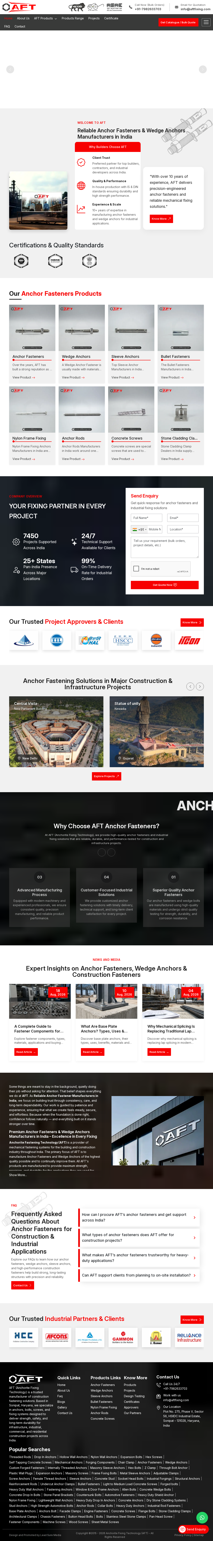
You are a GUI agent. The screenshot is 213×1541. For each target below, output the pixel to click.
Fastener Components (24, 1522)
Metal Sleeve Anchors (135, 1473)
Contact (20, 26)
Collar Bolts (106, 1505)
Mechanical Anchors (69, 1462)
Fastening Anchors (60, 1489)
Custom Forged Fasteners (27, 1468)
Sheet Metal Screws (105, 1522)
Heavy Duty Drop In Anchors (96, 1500)
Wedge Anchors (102, 1390)
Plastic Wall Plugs (21, 1473)
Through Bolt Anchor (173, 1468)
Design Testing (134, 1396)
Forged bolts (170, 1484)
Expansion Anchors (49, 1473)
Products (130, 1385)
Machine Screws (54, 1522)
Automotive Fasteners (120, 1495)
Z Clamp (151, 1468)
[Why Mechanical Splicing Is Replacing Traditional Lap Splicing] (173, 1001)
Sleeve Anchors (102, 1396)
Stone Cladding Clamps (175, 1511)
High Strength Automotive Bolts (52, 1505)
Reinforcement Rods (23, 1484)
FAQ (7, 26)
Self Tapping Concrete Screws (30, 1462)
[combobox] (139, 529)
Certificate (111, 18)
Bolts (100, 1516)
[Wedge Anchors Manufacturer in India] (82, 328)
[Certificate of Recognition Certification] (89, 261)
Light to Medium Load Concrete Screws (130, 1484)
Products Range (73, 18)
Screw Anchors (20, 1478)
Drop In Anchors (45, 1457)
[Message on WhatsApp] (202, 1517)
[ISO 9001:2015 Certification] (21, 261)
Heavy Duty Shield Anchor (156, 1495)
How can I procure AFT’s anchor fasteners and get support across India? (134, 1217)
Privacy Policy (183, 1535)
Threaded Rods (20, 1457)
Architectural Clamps (23, 1516)
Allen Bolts (129, 1489)
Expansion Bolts (132, 1457)
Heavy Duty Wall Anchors (27, 1489)
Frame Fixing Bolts (105, 1473)
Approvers (131, 1407)
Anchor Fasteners (103, 1385)
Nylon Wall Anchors (104, 1457)
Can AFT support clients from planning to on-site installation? (136, 1275)
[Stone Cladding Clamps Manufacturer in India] (181, 409)
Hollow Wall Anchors (74, 1457)
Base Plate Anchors (23, 1511)
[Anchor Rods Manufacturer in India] (82, 409)
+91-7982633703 (148, 9)
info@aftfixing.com (196, 9)
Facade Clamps (71, 1511)
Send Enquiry (196, 1529)
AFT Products (44, 18)
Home (8, 18)
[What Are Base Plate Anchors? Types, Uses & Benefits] (106, 1001)
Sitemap (199, 1535)
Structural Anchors (188, 1478)
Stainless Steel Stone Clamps (126, 1516)
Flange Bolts (147, 1511)
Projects (94, 18)
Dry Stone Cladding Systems (167, 1500)
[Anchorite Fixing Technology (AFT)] (19, 7)
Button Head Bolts (81, 1516)
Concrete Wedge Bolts (156, 1489)
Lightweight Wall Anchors (56, 1500)
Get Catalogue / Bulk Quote (178, 22)
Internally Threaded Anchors (68, 1468)
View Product (22, 377)
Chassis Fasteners (53, 1516)
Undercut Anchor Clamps (58, 1484)
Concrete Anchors (131, 1500)
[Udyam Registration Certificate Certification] (55, 261)
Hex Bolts (135, 1468)
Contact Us (20, 1285)
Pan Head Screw (161, 1516)
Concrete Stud (105, 1478)
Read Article (26, 1052)
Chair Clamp (126, 1462)
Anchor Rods (99, 1413)
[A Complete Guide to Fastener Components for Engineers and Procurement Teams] (40, 1001)
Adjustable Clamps (167, 1473)
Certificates (132, 1401)
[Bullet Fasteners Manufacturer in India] (181, 328)
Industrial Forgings (159, 1478)
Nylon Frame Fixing (104, 1407)
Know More (159, 218)
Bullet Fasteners (102, 1401)
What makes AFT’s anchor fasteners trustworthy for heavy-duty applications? (135, 1258)
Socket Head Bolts (131, 1478)
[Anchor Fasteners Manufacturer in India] (32, 328)
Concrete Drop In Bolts (25, 1495)
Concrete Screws (103, 1418)
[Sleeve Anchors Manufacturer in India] (131, 328)
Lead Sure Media (50, 1535)
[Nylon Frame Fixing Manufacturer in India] (32, 409)
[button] (190, 686)
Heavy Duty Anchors (130, 1505)
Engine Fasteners (96, 1511)
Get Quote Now (162, 584)
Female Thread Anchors (50, 1478)
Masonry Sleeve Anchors (108, 1468)
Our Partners (132, 1413)
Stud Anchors (18, 1505)
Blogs (61, 1401)
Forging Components (100, 1462)
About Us (23, 18)
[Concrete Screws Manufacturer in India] (131, 409)
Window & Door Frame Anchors (98, 1489)
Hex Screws (154, 1457)
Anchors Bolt (48, 1511)
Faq (60, 1396)
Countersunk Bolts (89, 1495)
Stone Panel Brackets (59, 1495)
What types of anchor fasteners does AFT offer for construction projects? (128, 1238)
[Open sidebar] (206, 22)
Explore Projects (104, 776)
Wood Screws (79, 1522)
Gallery (62, 1407)
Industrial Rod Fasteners (164, 1505)
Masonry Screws (77, 1473)
